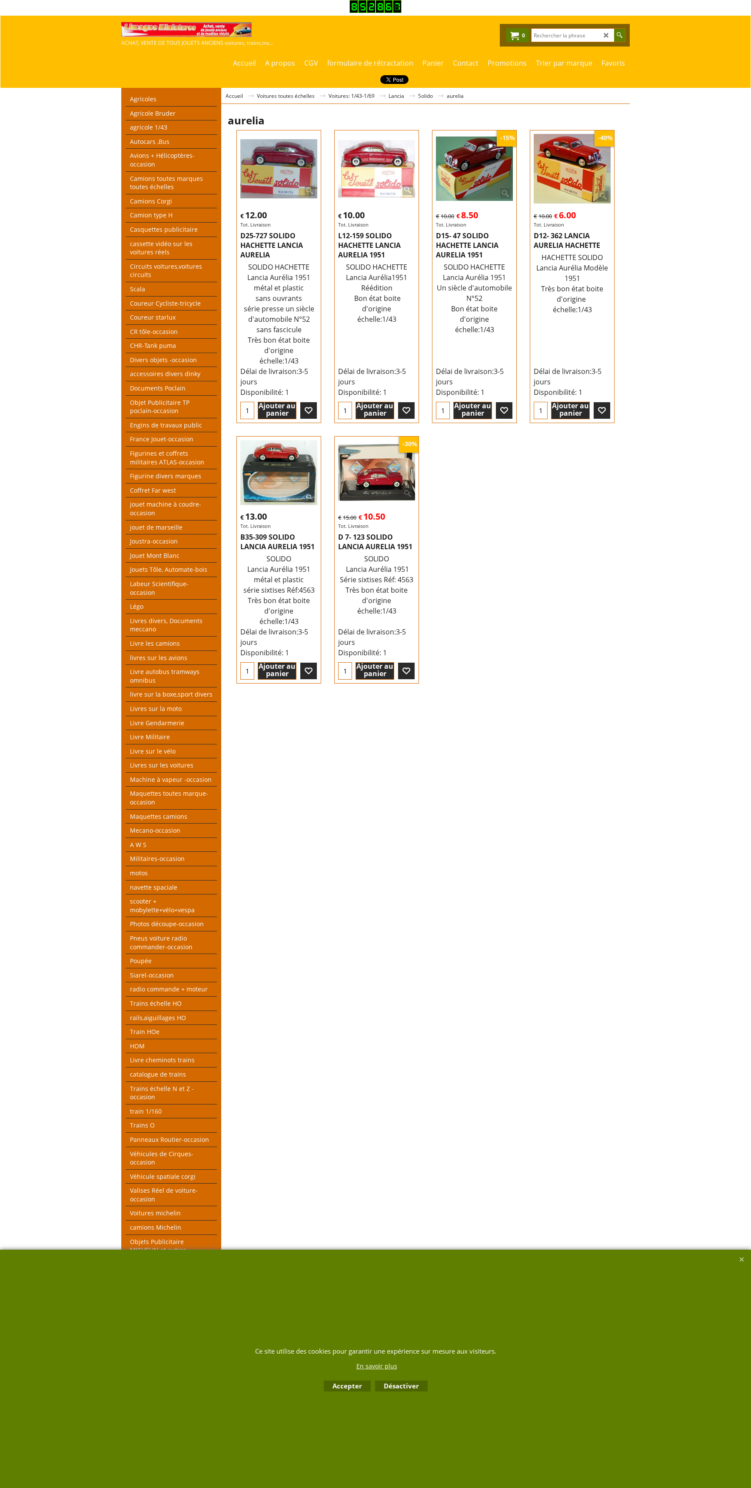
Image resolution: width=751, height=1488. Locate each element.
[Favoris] (308, 410)
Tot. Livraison (255, 224)
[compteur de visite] (375, 10)
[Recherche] (619, 35)
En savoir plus (376, 1366)
